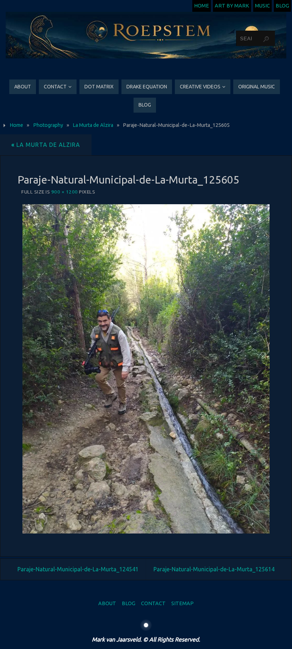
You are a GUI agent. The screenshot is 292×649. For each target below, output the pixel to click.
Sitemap (182, 603)
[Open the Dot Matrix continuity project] (146, 625)
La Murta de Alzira (93, 125)
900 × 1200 (64, 192)
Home (201, 6)
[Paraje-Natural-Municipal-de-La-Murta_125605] (146, 369)
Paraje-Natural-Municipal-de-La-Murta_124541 (78, 569)
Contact (153, 603)
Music (262, 6)
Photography (48, 125)
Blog (282, 6)
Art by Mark (232, 6)
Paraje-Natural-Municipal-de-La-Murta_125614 (214, 569)
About (107, 603)
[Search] (266, 39)
